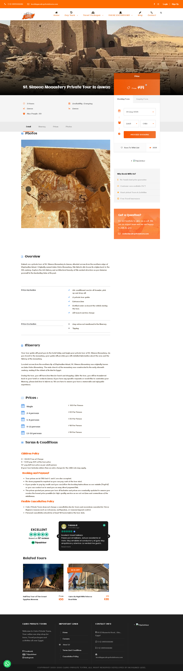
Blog (140, 15)
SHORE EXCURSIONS (119, 15)
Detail (28, 126)
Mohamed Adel (137, 667)
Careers (66, 639)
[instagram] (158, 4)
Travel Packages (92, 15)
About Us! (66, 645)
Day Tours (70, 15)
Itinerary (42, 126)
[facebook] (154, 4)
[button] (108, 536)
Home (56, 15)
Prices (55, 126)
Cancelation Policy (71, 656)
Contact (152, 15)
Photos (69, 126)
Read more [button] (66, 547)
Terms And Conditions (72, 650)
